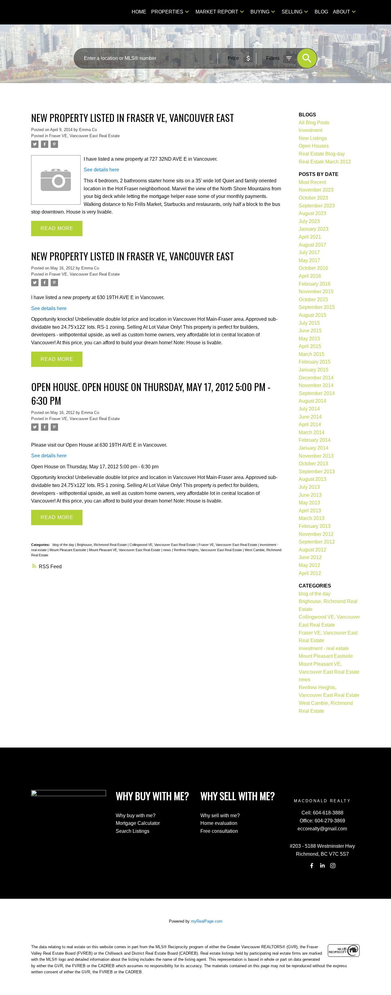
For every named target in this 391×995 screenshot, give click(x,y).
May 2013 (309, 502)
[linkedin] (322, 865)
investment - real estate (324, 648)
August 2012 (312, 549)
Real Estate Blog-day (322, 153)
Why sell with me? (220, 815)
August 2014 (312, 401)
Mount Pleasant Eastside (68, 550)
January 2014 (313, 448)
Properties (167, 11)
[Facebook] (312, 865)
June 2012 (310, 557)
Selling (292, 11)
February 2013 (315, 526)
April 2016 (310, 276)
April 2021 (310, 237)
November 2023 (316, 189)
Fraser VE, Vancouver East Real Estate (84, 136)
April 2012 (310, 573)
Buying (259, 11)
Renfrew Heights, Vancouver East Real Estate (208, 550)
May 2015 (309, 338)
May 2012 (309, 565)
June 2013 (310, 495)
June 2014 (310, 416)
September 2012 (317, 541)
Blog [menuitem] (321, 11)
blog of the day (64, 545)
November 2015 (316, 291)
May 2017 (309, 260)
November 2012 (316, 534)
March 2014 (311, 432)
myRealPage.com (206, 921)
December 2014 (316, 377)
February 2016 (315, 284)
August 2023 (312, 213)
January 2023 (313, 229)
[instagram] (333, 865)
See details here (101, 169)
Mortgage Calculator (138, 823)
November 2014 (316, 385)
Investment (310, 130)
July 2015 (309, 323)
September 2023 (317, 205)
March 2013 (311, 518)
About (341, 11)
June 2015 (310, 330)
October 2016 (313, 268)
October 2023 (313, 197)
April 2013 (310, 510)
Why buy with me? (135, 815)
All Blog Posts (314, 122)
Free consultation (219, 831)
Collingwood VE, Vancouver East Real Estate (163, 545)
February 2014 (315, 440)
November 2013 (316, 456)
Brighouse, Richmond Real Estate (102, 545)
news (167, 550)
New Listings (313, 138)
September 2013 (317, 471)
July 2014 (309, 409)
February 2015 (315, 361)
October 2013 (313, 463)
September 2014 (317, 393)
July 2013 (309, 487)
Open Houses (314, 145)
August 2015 (312, 315)
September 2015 (317, 307)
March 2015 (311, 354)
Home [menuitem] (139, 11)
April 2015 (310, 346)
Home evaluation (218, 823)
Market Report (217, 11)
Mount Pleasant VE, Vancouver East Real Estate (125, 550)
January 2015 (313, 369)
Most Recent (312, 182)
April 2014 (310, 424)
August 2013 (312, 479)
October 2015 (313, 299)
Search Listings (132, 831)
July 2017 (309, 252)
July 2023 (309, 221)
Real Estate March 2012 (325, 161)
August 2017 (312, 244)
